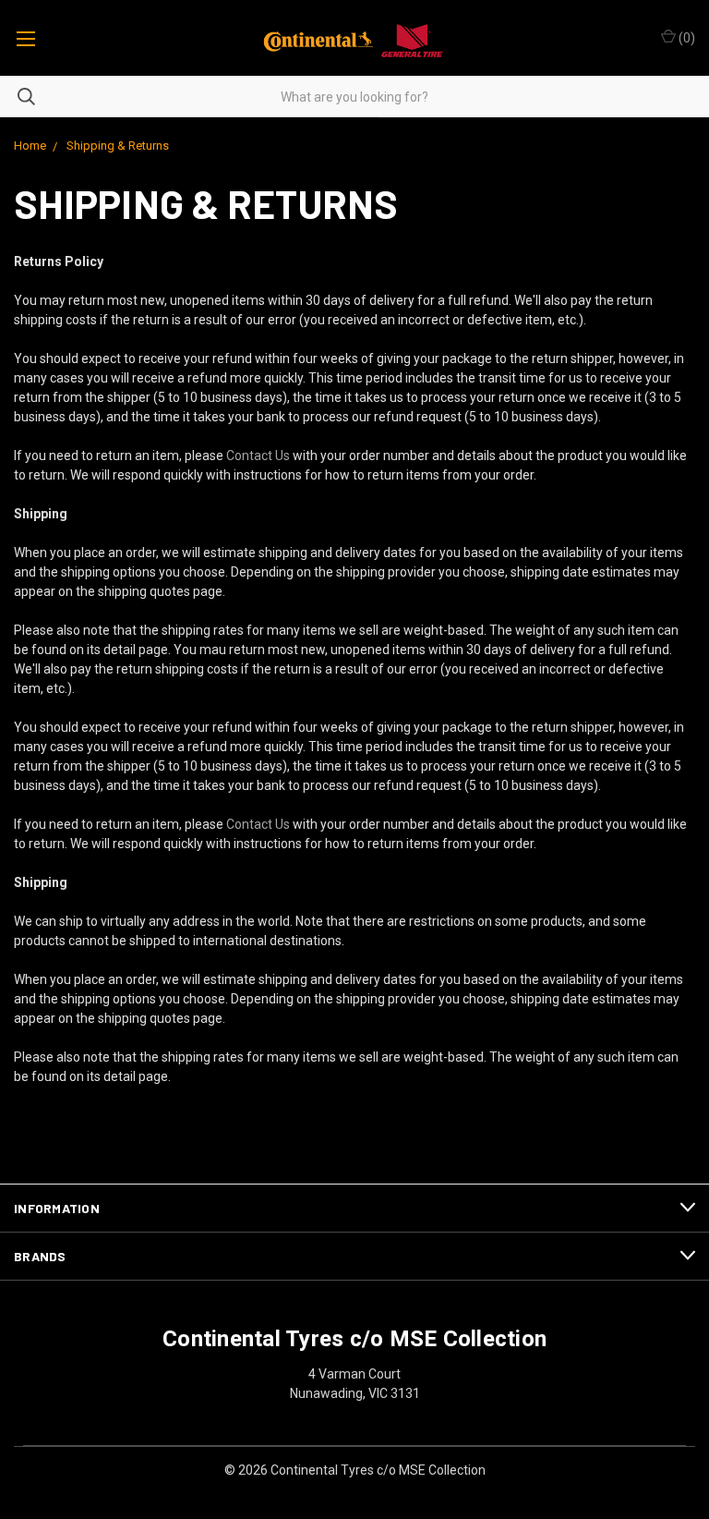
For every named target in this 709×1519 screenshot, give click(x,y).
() (685, 37)
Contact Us (258, 455)
